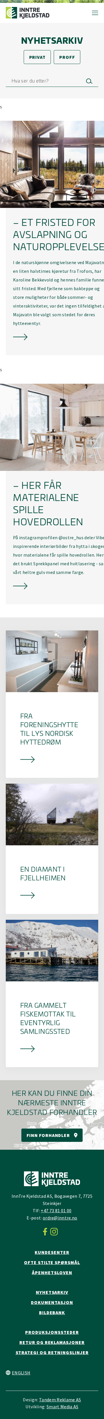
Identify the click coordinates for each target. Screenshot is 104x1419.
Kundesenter (52, 1252)
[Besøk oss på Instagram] (55, 1231)
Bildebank (52, 1312)
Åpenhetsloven (52, 1272)
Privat (37, 57)
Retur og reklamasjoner (52, 1342)
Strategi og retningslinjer (52, 1352)
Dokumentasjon (52, 1302)
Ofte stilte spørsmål (52, 1262)
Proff (67, 57)
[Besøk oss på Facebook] (46, 1231)
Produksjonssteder (52, 1332)
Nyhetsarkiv (52, 1292)
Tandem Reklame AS (60, 1399)
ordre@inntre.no (60, 1218)
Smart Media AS (62, 1406)
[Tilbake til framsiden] (27, 13)
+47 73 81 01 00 (56, 1210)
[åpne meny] (92, 13)
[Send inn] (89, 81)
